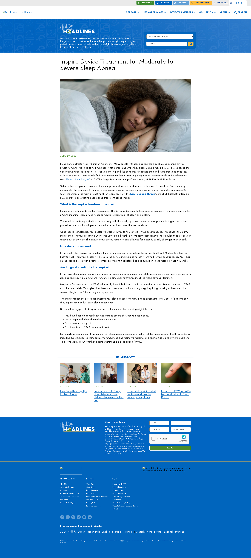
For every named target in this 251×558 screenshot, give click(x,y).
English (106, 531)
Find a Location (92, 490)
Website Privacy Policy (121, 503)
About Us (63, 484)
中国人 (72, 531)
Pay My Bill (90, 503)
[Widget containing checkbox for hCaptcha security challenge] (169, 439)
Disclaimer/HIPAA (119, 484)
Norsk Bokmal (154, 531)
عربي (63, 531)
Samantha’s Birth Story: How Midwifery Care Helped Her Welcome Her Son (109, 396)
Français (129, 531)
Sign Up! (170, 448)
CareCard (90, 484)
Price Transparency (93, 506)
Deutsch (140, 531)
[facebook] (62, 517)
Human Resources (119, 493)
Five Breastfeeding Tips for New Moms (73, 393)
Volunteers (64, 500)
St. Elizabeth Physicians (69, 503)
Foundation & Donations (69, 496)
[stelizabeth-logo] (17, 12)
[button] (240, 12)
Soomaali (117, 531)
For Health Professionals (69, 493)
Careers (63, 490)
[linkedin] (90, 517)
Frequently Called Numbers (97, 496)
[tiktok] (68, 517)
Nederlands (93, 531)
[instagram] (79, 517)
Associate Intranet (67, 487)
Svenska (179, 531)
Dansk (81, 531)
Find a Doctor (91, 493)
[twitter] (73, 517)
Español (168, 531)
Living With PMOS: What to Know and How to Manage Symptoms (141, 394)
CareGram (90, 487)
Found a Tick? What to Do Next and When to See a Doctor (176, 394)
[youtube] (84, 517)
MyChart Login (92, 500)
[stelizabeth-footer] (71, 468)
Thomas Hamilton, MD (78, 179)
